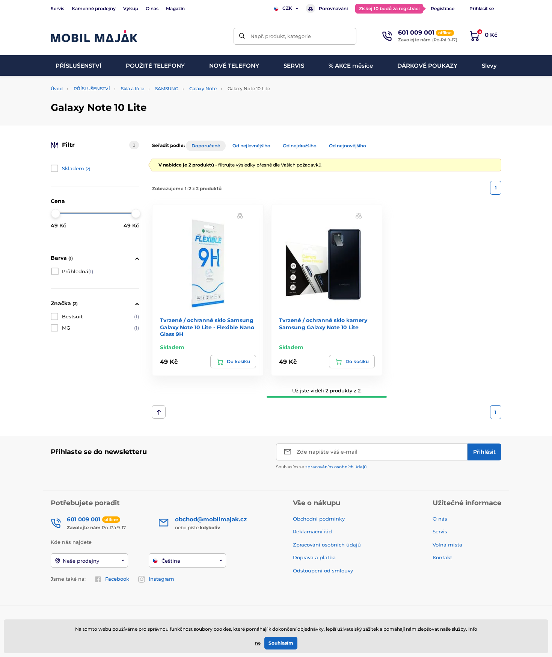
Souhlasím (280, 643)
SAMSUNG (166, 88)
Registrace (442, 8)
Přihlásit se (481, 8)
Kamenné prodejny (94, 8)
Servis (57, 8)
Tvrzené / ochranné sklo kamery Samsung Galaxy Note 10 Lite (323, 323)
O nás (152, 8)
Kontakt (442, 557)
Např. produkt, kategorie (280, 36)
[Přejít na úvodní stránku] (94, 36)
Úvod (57, 88)
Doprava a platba (314, 557)
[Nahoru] (158, 412)
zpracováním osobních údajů (335, 466)
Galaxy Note (203, 88)
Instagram (161, 579)
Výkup (130, 8)
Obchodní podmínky (319, 519)
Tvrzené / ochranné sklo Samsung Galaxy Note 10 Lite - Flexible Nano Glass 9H (207, 327)
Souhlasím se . (322, 466)
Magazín (175, 8)
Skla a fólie (132, 88)
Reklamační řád (312, 531)
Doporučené (206, 145)
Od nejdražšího (300, 145)
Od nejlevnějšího (251, 145)
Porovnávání (333, 8)
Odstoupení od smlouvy (323, 571)
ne (258, 643)
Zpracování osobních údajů (327, 545)
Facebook (117, 579)
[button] (240, 215)
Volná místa (447, 545)
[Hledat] (242, 36)
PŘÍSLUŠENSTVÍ (92, 88)
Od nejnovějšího (347, 145)
